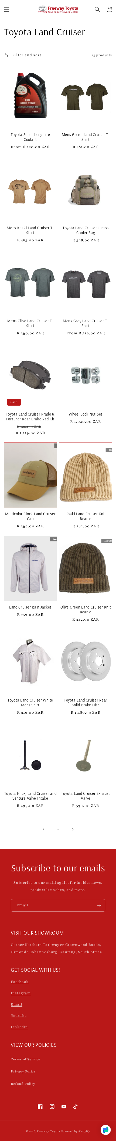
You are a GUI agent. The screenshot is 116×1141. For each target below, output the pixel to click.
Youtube (18, 1015)
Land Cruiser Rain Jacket (30, 607)
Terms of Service (25, 1059)
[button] (7, 9)
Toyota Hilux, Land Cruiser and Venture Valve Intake (30, 796)
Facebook (20, 981)
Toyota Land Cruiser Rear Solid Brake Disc (85, 702)
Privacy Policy (23, 1071)
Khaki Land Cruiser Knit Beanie (86, 516)
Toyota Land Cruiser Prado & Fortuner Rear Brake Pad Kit (30, 416)
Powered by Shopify (75, 1131)
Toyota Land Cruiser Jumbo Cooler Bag (86, 230)
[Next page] (73, 829)
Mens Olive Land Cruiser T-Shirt (30, 323)
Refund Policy (23, 1084)
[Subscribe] (99, 905)
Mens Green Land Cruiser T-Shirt (86, 137)
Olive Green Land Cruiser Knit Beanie (85, 609)
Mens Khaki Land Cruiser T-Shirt (30, 230)
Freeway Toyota (48, 1131)
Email (16, 1004)
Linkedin (19, 1027)
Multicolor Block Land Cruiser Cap (30, 516)
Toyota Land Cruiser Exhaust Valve (85, 796)
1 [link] (43, 829)
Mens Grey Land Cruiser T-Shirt (85, 323)
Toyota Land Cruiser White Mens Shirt (30, 702)
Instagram (21, 993)
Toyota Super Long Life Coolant (30, 137)
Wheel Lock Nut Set (86, 414)
